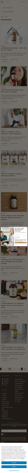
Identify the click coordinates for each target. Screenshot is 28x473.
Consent (14, 462)
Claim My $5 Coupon (20, 242)
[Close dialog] (26, 227)
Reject (14, 466)
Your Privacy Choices (14, 470)
